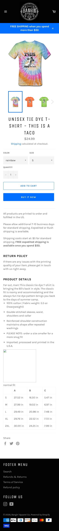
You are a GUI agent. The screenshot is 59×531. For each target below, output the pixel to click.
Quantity (7, 167)
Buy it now (28, 197)
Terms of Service (13, 482)
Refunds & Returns (15, 476)
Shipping (16, 143)
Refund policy (11, 487)
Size (32, 153)
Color (6, 153)
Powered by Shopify (40, 514)
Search (7, 471)
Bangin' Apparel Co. (20, 514)
